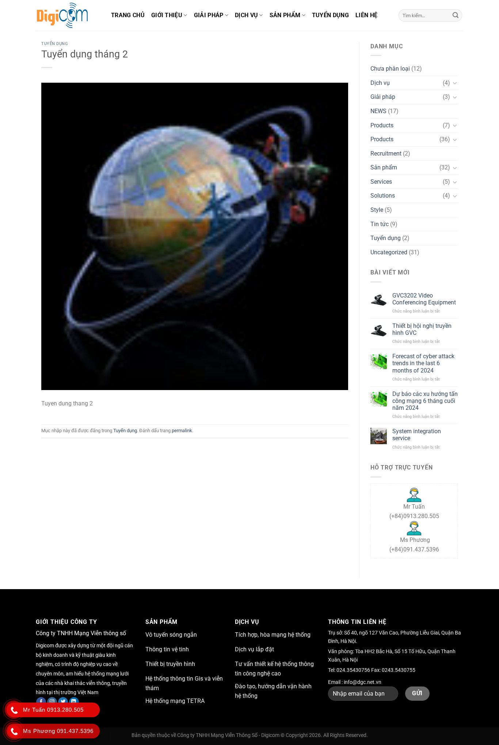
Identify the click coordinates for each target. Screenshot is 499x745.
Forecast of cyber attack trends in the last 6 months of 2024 (423, 363)
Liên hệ (366, 15)
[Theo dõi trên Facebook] (41, 702)
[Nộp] (455, 15)
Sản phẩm (285, 15)
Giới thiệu (166, 15)
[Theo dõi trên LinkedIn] (74, 702)
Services (381, 181)
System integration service (416, 435)
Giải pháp (209, 15)
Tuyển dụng (330, 15)
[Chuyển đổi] (455, 82)
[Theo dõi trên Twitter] (63, 702)
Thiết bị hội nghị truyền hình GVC (422, 329)
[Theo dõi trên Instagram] (52, 702)
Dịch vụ (246, 15)
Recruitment (385, 153)
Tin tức (379, 224)
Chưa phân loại (390, 68)
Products (381, 125)
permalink (182, 430)
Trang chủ (128, 15)
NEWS (378, 111)
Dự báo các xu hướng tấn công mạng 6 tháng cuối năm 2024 (425, 400)
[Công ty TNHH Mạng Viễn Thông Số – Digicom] (68, 15)
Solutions (382, 195)
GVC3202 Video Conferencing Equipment (424, 299)
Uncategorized (388, 252)
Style (376, 209)
